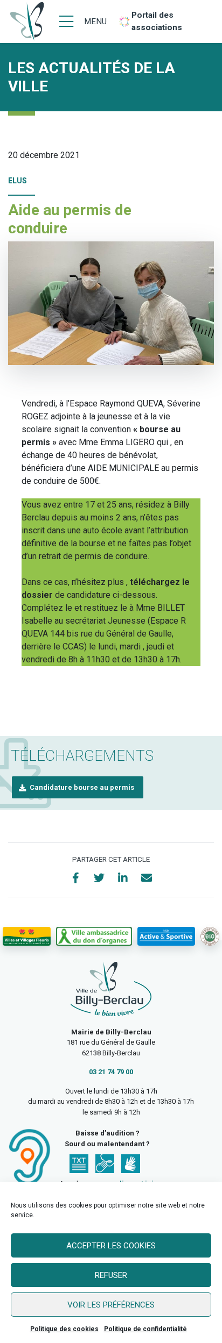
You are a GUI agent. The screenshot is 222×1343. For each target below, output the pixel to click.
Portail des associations (156, 21)
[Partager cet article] (146, 878)
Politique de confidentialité (145, 1329)
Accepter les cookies (111, 1246)
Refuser (111, 1275)
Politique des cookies (64, 1329)
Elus (17, 180)
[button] (77, 787)
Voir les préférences (111, 1305)
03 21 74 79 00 (111, 1072)
